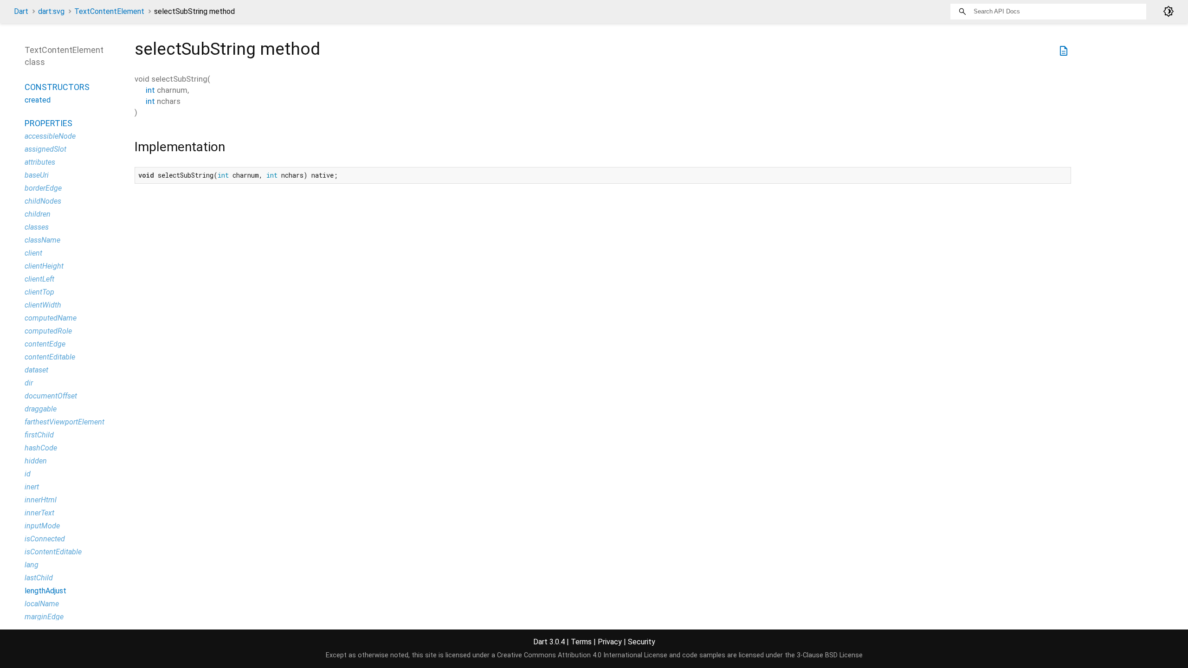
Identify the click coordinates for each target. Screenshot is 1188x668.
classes (37, 227)
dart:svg (51, 11)
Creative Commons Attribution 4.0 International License (582, 655)
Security (641, 641)
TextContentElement (109, 11)
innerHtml (41, 499)
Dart (21, 11)
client (33, 253)
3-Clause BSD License (830, 655)
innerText (39, 512)
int (150, 90)
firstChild (39, 434)
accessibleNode (50, 136)
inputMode (42, 525)
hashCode (41, 447)
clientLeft (39, 279)
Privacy (610, 641)
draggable (41, 409)
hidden (36, 460)
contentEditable (50, 357)
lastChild (39, 577)
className (42, 240)
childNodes (43, 201)
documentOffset (51, 396)
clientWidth (43, 305)
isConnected (45, 538)
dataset (36, 370)
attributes (40, 162)
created (38, 100)
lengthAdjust (45, 590)
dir (29, 383)
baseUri (37, 175)
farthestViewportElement (64, 422)
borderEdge (43, 188)
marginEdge (44, 616)
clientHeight (44, 266)
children (38, 214)
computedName (51, 318)
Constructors (57, 87)
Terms (581, 641)
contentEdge (45, 344)
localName (42, 603)
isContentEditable (53, 551)
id (28, 473)
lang (32, 564)
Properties (48, 123)
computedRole (48, 331)
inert (32, 486)
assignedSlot (45, 149)
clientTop (39, 292)
